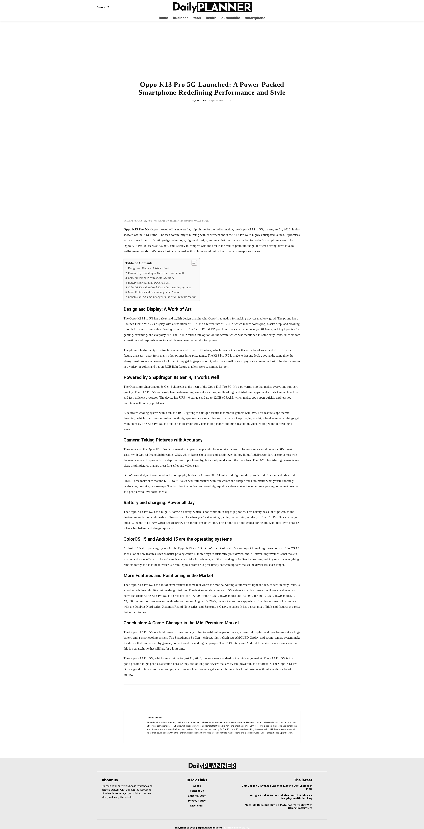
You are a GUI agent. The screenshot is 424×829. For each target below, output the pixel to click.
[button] (104, 7)
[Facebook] (189, 108)
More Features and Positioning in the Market (154, 292)
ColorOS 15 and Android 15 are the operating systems (159, 287)
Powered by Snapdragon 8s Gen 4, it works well (156, 273)
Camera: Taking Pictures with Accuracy (151, 277)
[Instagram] (318, 7)
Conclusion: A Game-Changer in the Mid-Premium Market (162, 296)
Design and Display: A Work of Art (148, 268)
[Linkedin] (219, 108)
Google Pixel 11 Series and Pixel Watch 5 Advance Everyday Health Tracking (281, 797)
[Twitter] (324, 7)
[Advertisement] (212, 53)
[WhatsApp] (212, 108)
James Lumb (200, 100)
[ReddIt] (227, 108)
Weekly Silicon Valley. (237, 827)
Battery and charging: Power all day (149, 282)
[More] (234, 108)
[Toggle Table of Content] (192, 263)
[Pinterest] (204, 108)
